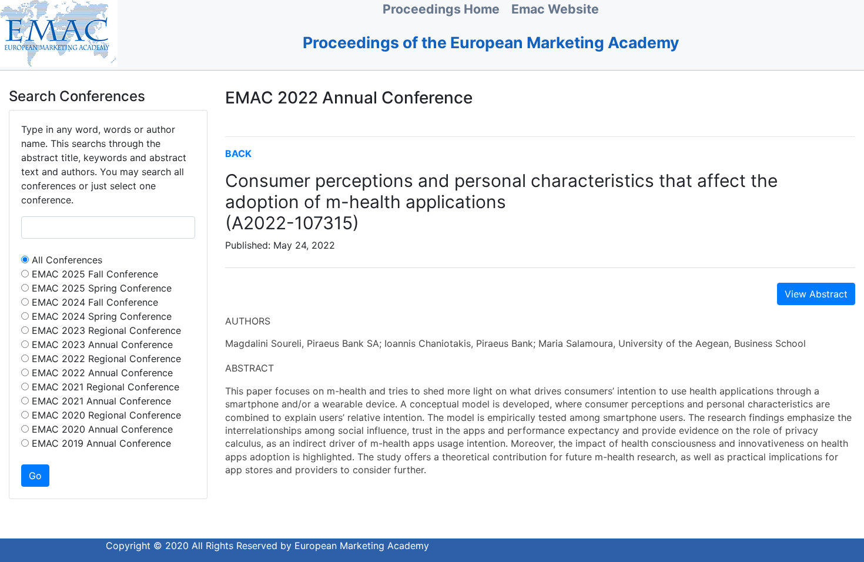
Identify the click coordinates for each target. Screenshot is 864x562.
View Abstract (816, 294)
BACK (238, 153)
